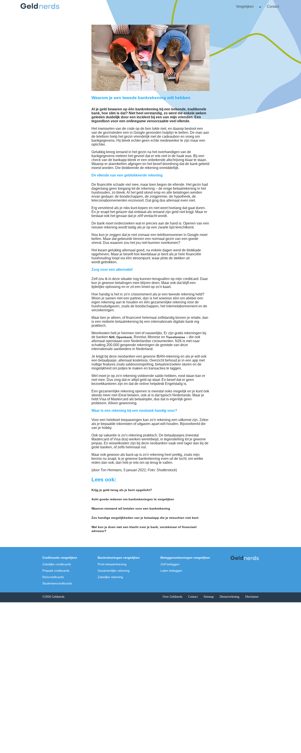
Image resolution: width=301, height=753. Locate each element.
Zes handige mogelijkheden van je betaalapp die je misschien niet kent (145, 517)
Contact (273, 6)
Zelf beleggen (170, 564)
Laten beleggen (171, 570)
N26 (112, 337)
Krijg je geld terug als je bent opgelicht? (121, 490)
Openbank (124, 337)
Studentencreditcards (57, 583)
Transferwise (175, 337)
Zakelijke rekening (110, 577)
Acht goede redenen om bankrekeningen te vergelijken (132, 499)
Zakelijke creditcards (56, 564)
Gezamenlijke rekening (114, 570)
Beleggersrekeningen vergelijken (185, 557)
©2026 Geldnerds (53, 596)
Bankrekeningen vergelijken (119, 557)
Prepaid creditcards (55, 570)
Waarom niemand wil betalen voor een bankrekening (130, 508)
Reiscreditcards (53, 577)
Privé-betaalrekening (112, 564)
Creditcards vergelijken (59, 557)
